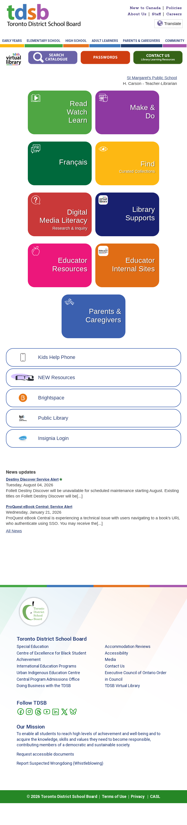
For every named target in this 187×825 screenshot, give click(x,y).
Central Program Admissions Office (48, 679)
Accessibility (116, 653)
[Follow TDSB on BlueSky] (73, 711)
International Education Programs (46, 666)
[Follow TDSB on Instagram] (29, 711)
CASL (155, 796)
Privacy (138, 796)
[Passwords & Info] (105, 57)
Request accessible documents (45, 754)
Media (110, 659)
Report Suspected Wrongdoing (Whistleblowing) (60, 763)
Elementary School (43, 41)
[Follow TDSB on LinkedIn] (55, 711)
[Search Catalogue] (52, 57)
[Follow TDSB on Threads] (38, 711)
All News (14, 531)
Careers (174, 14)
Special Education (33, 646)
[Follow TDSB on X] (64, 711)
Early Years (12, 41)
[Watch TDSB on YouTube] (46, 711)
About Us (136, 14)
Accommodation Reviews (128, 646)
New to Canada (145, 7)
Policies (174, 7)
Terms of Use (114, 796)
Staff (156, 14)
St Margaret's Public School (152, 78)
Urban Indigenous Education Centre (48, 672)
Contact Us (115, 666)
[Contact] (158, 57)
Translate (172, 23)
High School (76, 41)
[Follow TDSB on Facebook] (20, 711)
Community (174, 41)
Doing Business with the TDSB (44, 685)
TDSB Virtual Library (122, 685)
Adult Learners (105, 41)
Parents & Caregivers (141, 41)
